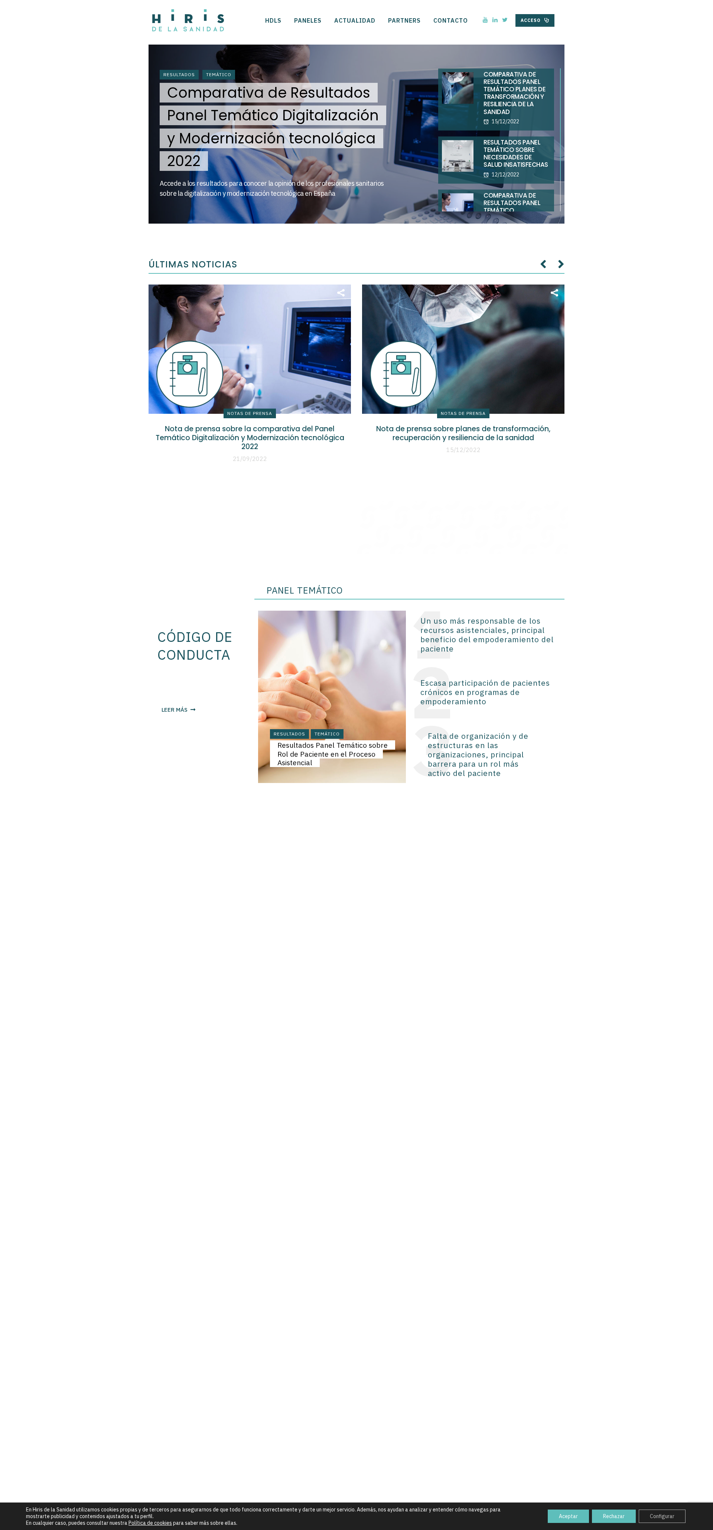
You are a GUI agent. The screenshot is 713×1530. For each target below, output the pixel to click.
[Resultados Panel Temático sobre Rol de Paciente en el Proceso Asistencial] (332, 696)
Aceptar (568, 1516)
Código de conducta (194, 645)
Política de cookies (150, 1523)
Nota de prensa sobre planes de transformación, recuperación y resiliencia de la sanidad (463, 433)
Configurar (662, 1516)
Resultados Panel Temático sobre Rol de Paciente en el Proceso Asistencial (332, 753)
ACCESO (531, 20)
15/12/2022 (463, 450)
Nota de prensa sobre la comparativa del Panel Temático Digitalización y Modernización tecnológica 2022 (250, 438)
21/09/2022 (250, 458)
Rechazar (614, 1516)
